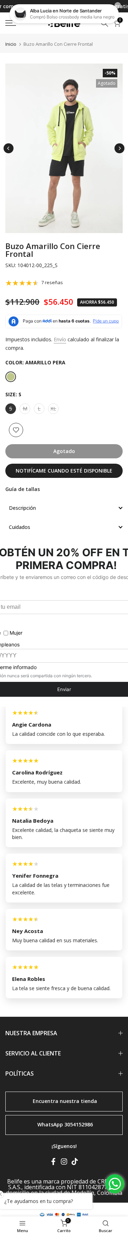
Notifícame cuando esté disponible (64, 470)
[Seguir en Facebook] (53, 1162)
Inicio (10, 44)
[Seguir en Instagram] (64, 1162)
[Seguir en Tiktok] (74, 1162)
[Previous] (9, 148)
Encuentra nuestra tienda (65, 1101)
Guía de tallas (22, 489)
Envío (60, 339)
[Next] (119, 148)
